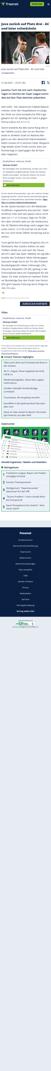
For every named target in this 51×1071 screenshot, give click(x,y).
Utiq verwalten (25, 569)
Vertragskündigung (26, 605)
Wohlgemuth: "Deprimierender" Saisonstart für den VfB (22, 490)
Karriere (25, 599)
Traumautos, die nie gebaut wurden (22, 397)
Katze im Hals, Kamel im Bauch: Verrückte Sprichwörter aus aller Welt (25, 414)
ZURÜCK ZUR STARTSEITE (34, 303)
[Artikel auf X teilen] (48, 82)
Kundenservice (26, 540)
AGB (25, 575)
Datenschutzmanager (26, 563)
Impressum (25, 552)
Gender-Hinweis (25, 581)
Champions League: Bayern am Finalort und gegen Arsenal (26, 474)
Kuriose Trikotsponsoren (18, 482)
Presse (25, 587)
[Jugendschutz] (25, 624)
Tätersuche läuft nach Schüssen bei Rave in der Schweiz (25, 364)
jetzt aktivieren (13, 185)
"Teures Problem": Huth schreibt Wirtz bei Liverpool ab (25, 498)
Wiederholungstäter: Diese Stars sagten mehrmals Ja (24, 381)
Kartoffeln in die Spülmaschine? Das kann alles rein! (24, 405)
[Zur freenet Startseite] (9, 3)
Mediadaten (25, 593)
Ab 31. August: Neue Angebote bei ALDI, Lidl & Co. (24, 373)
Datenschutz (25, 558)
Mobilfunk (37, 4)
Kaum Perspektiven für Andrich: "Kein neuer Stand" (25, 507)
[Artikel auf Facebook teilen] (43, 82)
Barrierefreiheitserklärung (25, 546)
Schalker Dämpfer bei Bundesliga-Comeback (21, 390)
